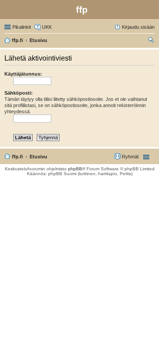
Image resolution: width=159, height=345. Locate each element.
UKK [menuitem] (47, 27)
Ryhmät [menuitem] (130, 156)
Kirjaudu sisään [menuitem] (138, 27)
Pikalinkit (21, 27)
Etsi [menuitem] (152, 41)
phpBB (75, 168)
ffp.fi (17, 156)
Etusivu (38, 156)
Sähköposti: (18, 93)
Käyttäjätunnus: (23, 74)
